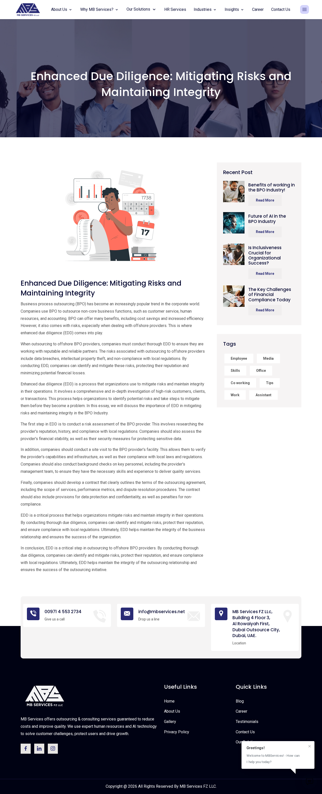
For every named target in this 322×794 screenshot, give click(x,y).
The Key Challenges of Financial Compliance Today (269, 294)
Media (268, 358)
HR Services (175, 9)
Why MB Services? (97, 9)
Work (235, 395)
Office (261, 371)
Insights (232, 9)
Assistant (263, 395)
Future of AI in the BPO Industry (267, 219)
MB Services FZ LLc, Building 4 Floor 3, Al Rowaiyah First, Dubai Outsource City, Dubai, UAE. (256, 624)
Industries (203, 9)
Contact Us (280, 9)
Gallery (170, 721)
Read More (265, 200)
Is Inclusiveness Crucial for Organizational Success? (264, 255)
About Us (59, 9)
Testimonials (247, 721)
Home (169, 701)
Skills (235, 371)
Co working (240, 383)
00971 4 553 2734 (63, 612)
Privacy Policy (176, 732)
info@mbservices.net (161, 612)
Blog (240, 701)
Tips (269, 383)
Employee (239, 358)
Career (258, 9)
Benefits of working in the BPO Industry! (271, 187)
